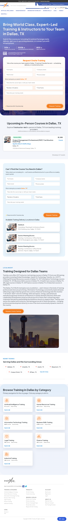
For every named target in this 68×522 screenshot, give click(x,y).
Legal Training (7, 499)
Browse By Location (30, 505)
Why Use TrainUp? (49, 503)
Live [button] (50, 4)
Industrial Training (8, 503)
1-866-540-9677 (63, 7)
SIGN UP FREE (60, 8)
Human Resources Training (10, 494)
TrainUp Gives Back (45, 1)
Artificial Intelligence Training (11, 492)
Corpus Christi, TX (15, 372)
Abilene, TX (10, 367)
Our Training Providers (50, 505)
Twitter (26, 486)
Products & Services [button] (58, 4)
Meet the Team (48, 501)
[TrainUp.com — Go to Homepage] (5, 5)
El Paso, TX (32, 372)
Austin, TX (39, 367)
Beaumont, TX (55, 367)
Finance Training (8, 501)
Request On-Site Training (32, 506)
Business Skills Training (9, 497)
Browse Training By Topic (32, 503)
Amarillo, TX (25, 367)
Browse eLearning (30, 501)
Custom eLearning (30, 494)
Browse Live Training (31, 499)
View (60, 140)
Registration (48, 494)
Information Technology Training (11, 496)
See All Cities (44, 372)
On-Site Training (30, 492)
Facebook (23, 486)
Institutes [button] (45, 4)
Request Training (54, 106)
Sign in (52, 8)
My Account (48, 492)
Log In (46, 496)
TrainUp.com (19, 54)
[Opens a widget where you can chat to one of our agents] (61, 519)
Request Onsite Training (13, 311)
